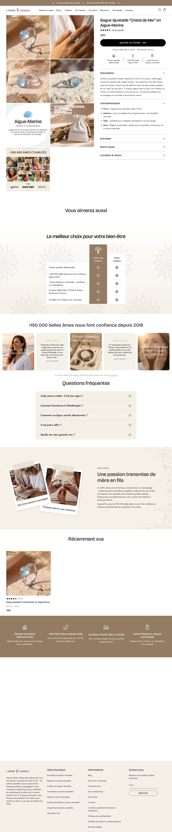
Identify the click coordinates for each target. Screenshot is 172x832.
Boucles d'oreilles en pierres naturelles (63, 802)
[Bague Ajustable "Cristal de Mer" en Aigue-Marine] (28, 573)
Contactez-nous (94, 786)
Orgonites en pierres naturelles (60, 807)
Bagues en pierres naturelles (59, 780)
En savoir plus (113, 375)
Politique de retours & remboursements (104, 821)
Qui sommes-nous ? (96, 791)
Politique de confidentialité (99, 816)
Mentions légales (95, 826)
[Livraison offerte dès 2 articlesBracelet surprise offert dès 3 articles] (86, 3)
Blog (90, 775)
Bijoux (59, 10)
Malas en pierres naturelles (58, 796)
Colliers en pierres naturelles (59, 786)
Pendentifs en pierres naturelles (60, 791)
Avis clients (92, 796)
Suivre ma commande (97, 780)
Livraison (91, 802)
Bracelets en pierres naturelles (59, 775)
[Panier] (164, 10)
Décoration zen (53, 813)
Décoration (104, 10)
